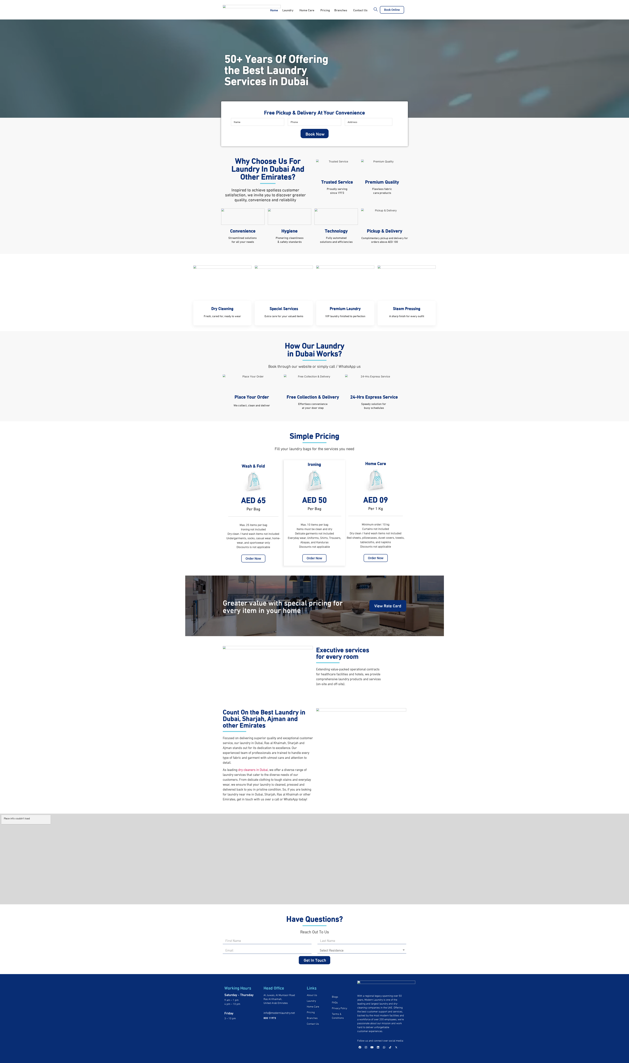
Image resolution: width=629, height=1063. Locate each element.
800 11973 (270, 1018)
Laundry (287, 10)
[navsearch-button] (375, 10)
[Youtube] (372, 1047)
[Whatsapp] (384, 1047)
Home (274, 10)
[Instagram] (366, 1047)
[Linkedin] (378, 1047)
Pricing (325, 10)
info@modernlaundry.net (279, 1012)
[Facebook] (359, 1047)
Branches (340, 10)
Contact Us (360, 10)
